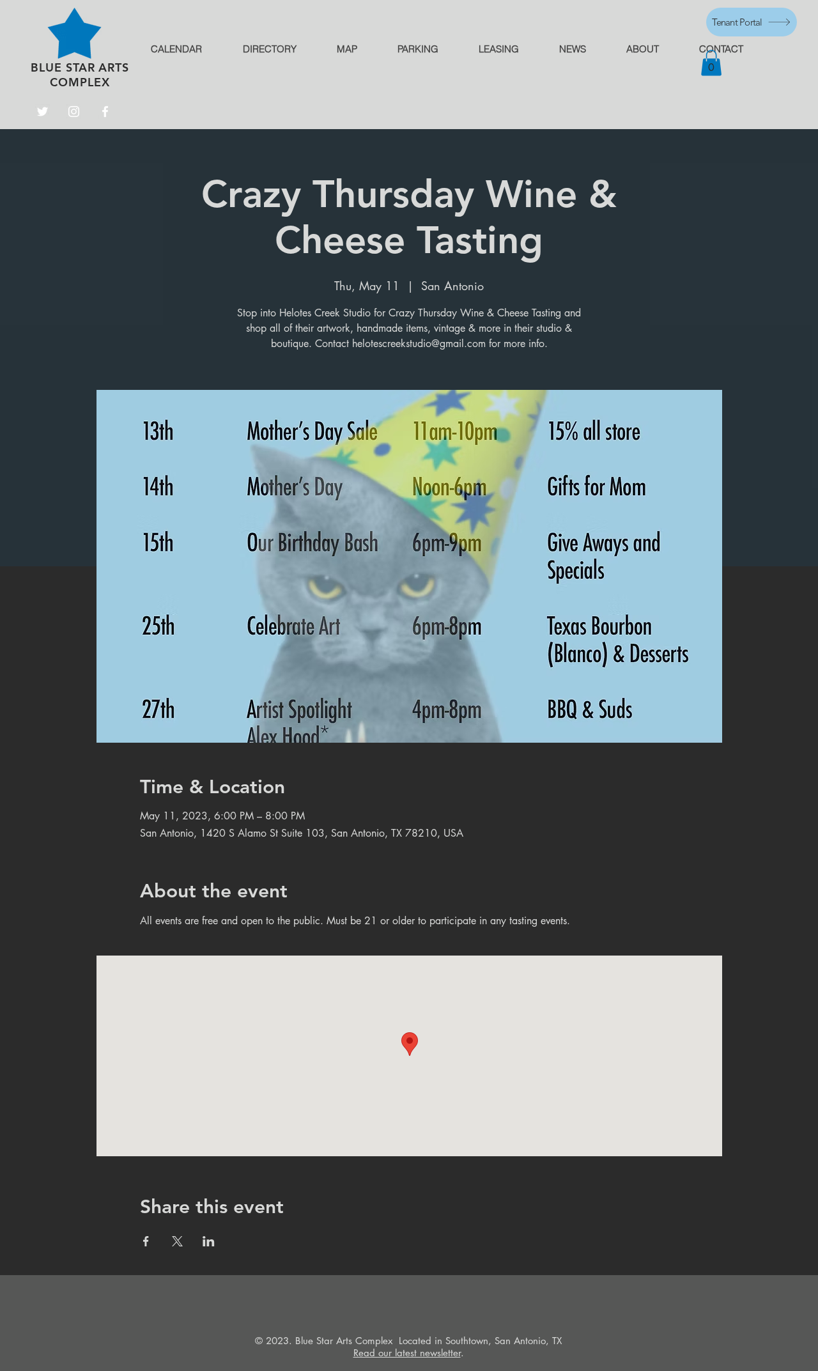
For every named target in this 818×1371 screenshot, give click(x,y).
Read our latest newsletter (407, 1353)
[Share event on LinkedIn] (209, 1241)
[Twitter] (42, 111)
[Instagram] (73, 111)
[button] (711, 63)
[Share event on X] (177, 1241)
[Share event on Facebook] (146, 1241)
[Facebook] (105, 111)
